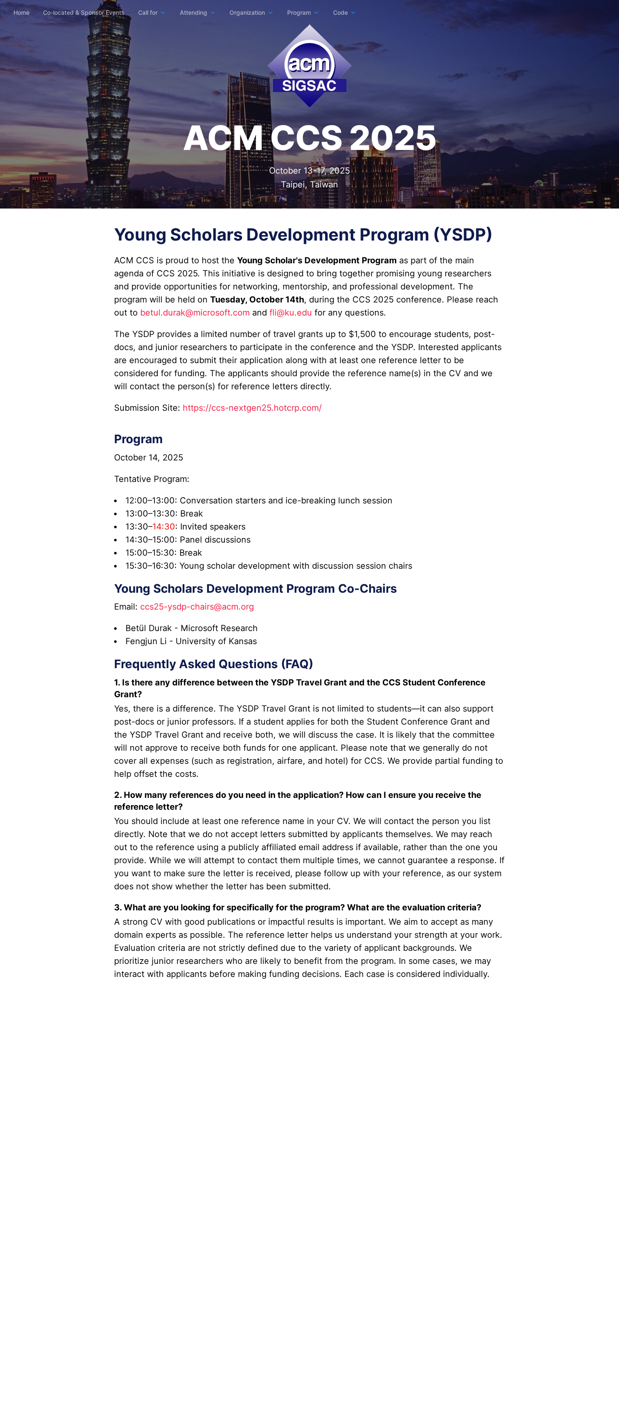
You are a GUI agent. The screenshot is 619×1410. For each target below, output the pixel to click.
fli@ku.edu (290, 313)
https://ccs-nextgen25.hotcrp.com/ (252, 408)
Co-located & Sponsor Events (84, 12)
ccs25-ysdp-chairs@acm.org (197, 607)
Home (21, 12)
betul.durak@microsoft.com (195, 313)
